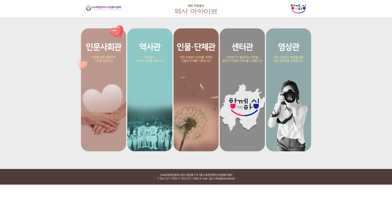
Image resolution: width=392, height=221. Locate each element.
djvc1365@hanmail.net (222, 178)
